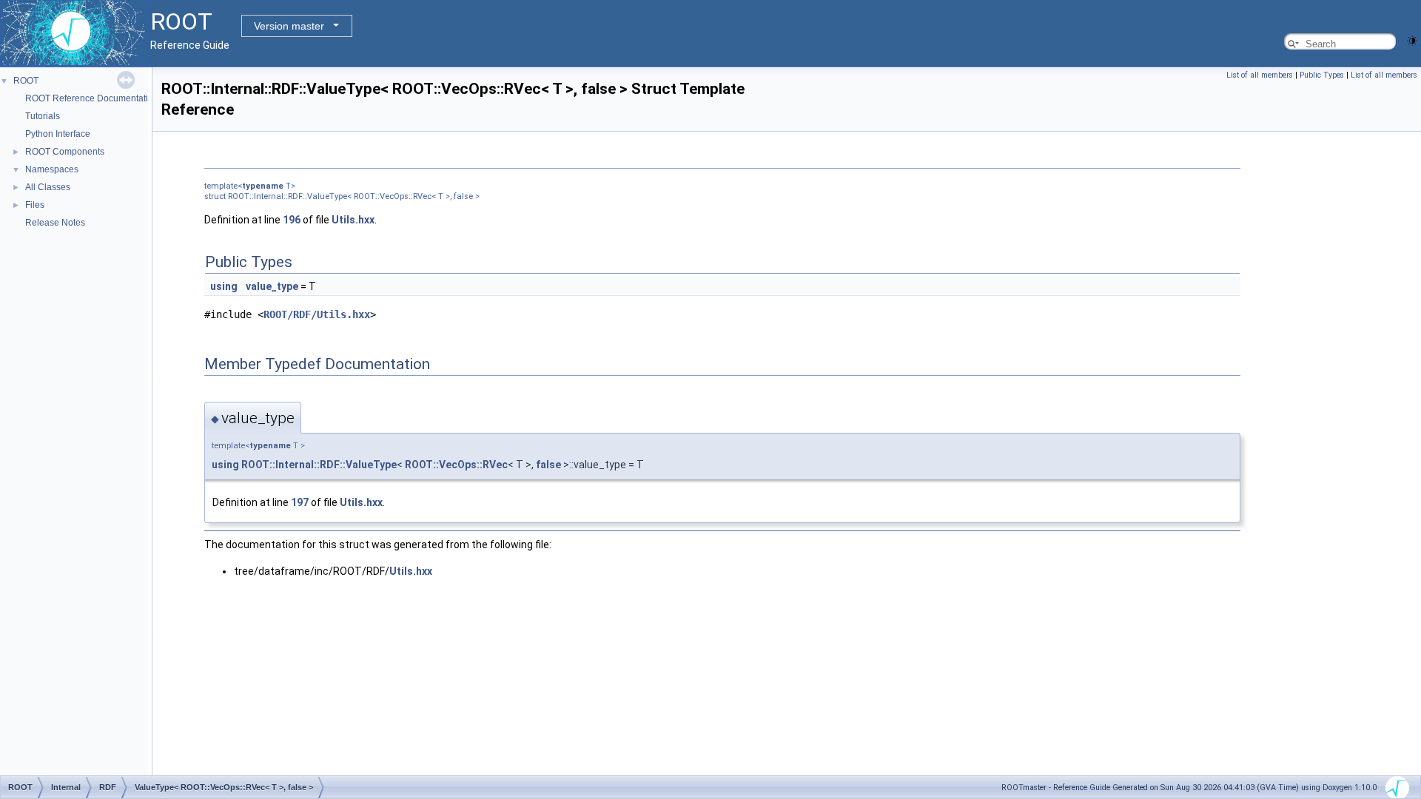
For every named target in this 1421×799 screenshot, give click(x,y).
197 (300, 502)
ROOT (25, 80)
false (548, 465)
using (224, 286)
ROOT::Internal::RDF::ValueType (319, 465)
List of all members (1259, 75)
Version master (289, 26)
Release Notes (55, 223)
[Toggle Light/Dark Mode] (1412, 39)
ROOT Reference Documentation (91, 98)
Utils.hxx (353, 220)
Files (34, 205)
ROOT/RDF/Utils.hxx (316, 314)
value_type (272, 286)
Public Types (1322, 75)
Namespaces (51, 169)
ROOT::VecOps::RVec (456, 465)
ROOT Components (64, 151)
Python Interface (57, 134)
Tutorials (42, 116)
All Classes (47, 187)
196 (291, 220)
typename (262, 186)
